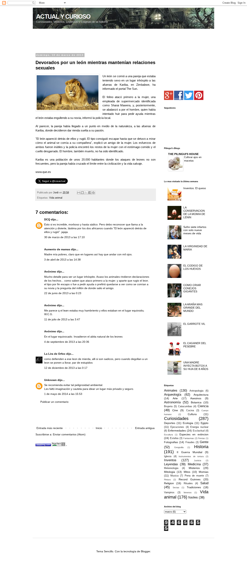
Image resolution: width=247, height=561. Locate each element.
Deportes (169, 423)
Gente (204, 442)
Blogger (145, 551)
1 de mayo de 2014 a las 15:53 (63, 393)
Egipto (204, 423)
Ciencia (203, 406)
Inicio (99, 428)
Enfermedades (177, 430)
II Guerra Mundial (189, 452)
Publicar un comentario (54, 401)
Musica (174, 475)
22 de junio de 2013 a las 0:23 (62, 293)
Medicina (194, 464)
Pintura (167, 479)
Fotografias (171, 442)
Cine (175, 410)
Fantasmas (188, 438)
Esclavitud (199, 430)
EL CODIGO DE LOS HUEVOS (193, 267)
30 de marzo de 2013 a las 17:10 (64, 237)
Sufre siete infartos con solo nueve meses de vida (194, 230)
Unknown (50, 380)
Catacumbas (185, 406)
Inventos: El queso (194, 188)
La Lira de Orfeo (54, 353)
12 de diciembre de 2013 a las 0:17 (65, 367)
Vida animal (55, 197)
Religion (169, 483)
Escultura (168, 434)
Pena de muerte (194, 475)
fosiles (193, 497)
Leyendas (171, 464)
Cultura (192, 414)
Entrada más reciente (49, 428)
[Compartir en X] (86, 193)
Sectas (176, 487)
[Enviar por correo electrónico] (79, 193)
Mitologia (169, 471)
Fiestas (201, 438)
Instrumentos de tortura (191, 456)
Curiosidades (176, 418)
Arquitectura (201, 394)
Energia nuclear (199, 427)
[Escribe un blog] (82, 193)
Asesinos (195, 398)
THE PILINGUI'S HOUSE (183, 154)
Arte (175, 398)
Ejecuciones (177, 427)
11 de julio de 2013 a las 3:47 (62, 319)
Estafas (174, 438)
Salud (204, 483)
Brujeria (168, 406)
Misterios (194, 468)
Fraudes (190, 442)
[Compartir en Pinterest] (93, 193)
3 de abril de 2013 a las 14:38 (62, 259)
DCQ (47, 219)
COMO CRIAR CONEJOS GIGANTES (192, 288)
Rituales (188, 483)
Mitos (187, 471)
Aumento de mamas (57, 249)
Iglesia (167, 456)
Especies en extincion (194, 434)
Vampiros (169, 492)
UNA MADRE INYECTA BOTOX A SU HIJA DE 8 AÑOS (195, 366)
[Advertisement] (81, 41)
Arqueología (172, 394)
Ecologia (188, 423)
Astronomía (172, 402)
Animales (170, 390)
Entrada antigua (145, 428)
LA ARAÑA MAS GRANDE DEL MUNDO (192, 307)
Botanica (196, 402)
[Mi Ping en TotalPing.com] (43, 445)
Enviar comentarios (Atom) (69, 434)
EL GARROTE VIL (194, 323)
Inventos (170, 460)
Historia (201, 446)
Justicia (197, 460)
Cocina (190, 410)
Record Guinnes (190, 479)
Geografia (179, 447)
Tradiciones (194, 487)
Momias (203, 471)
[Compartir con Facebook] (90, 193)
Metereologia (171, 468)
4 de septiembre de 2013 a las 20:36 (66, 341)
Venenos (188, 492)
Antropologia (196, 390)
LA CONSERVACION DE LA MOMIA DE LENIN (194, 212)
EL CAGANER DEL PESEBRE (194, 345)
